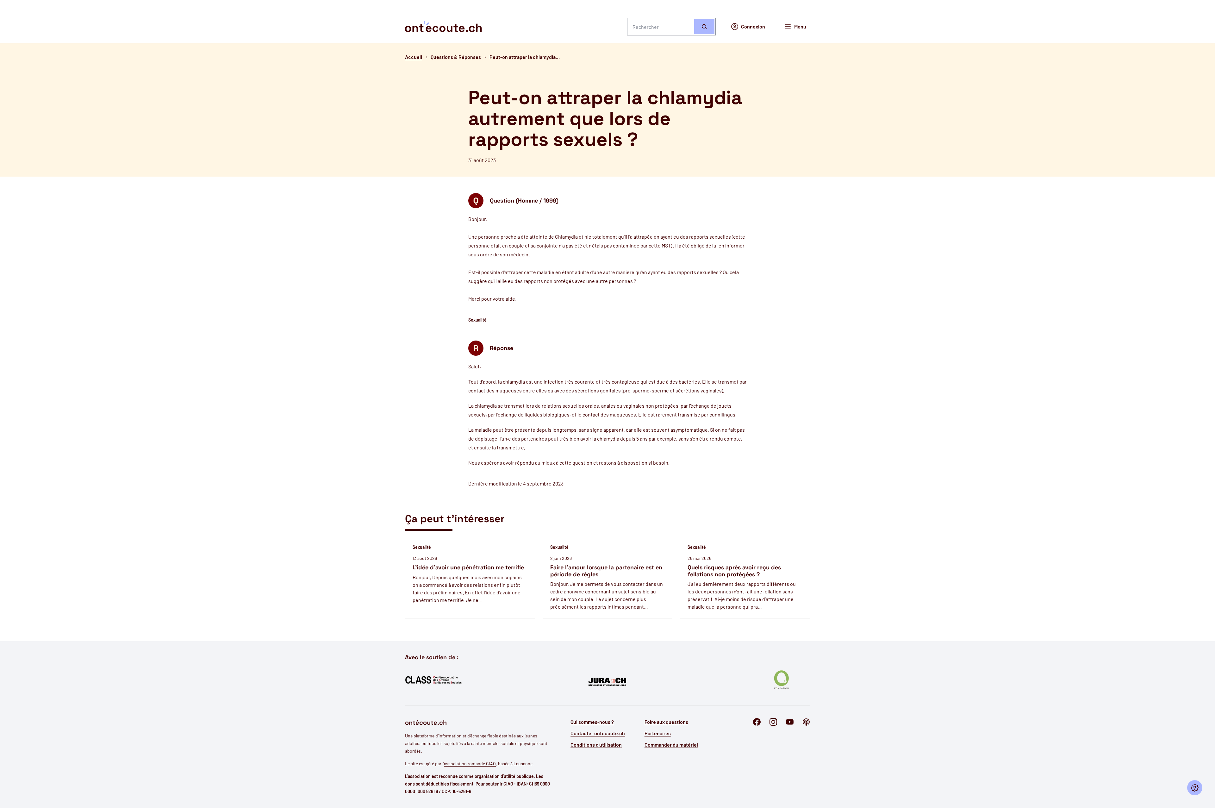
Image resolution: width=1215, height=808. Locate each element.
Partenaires (658, 733)
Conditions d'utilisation (596, 745)
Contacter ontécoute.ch (597, 733)
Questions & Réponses (456, 57)
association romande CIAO (470, 763)
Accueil (413, 57)
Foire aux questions (666, 722)
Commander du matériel (671, 745)
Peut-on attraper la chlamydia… (524, 57)
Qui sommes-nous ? (592, 722)
